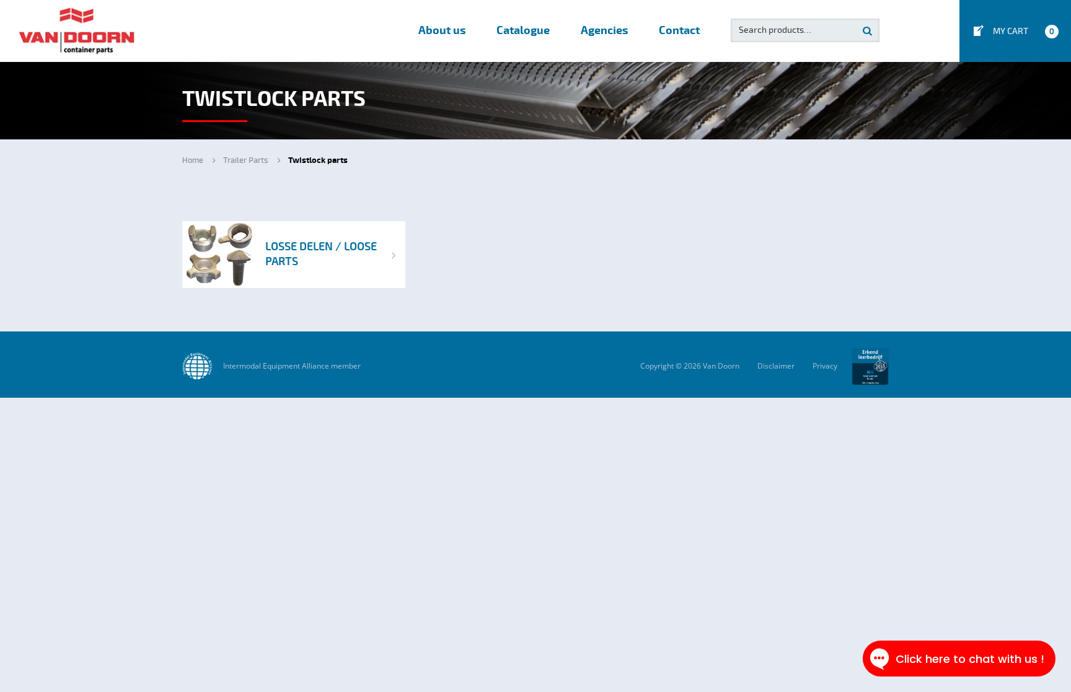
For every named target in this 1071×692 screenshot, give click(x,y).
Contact (679, 31)
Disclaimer (776, 366)
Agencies (604, 31)
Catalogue (523, 31)
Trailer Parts (245, 160)
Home (192, 160)
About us (441, 31)
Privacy (825, 366)
